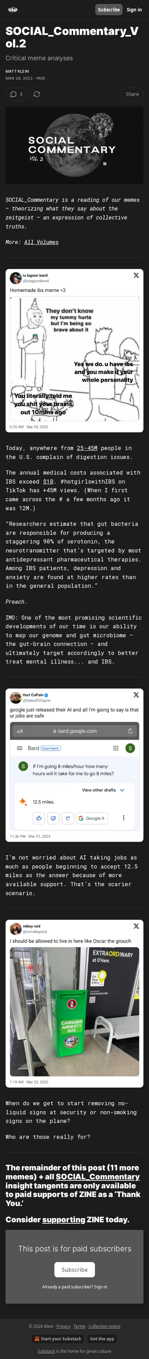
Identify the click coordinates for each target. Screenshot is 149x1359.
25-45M (87, 447)
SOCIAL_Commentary (98, 1176)
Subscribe (109, 10)
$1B (48, 481)
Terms (79, 1326)
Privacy (63, 1326)
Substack (46, 1351)
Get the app (102, 1339)
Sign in (134, 10)
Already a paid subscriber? (74, 1287)
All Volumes (41, 241)
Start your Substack (61, 1339)
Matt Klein (17, 71)
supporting (63, 1219)
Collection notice (105, 1326)
